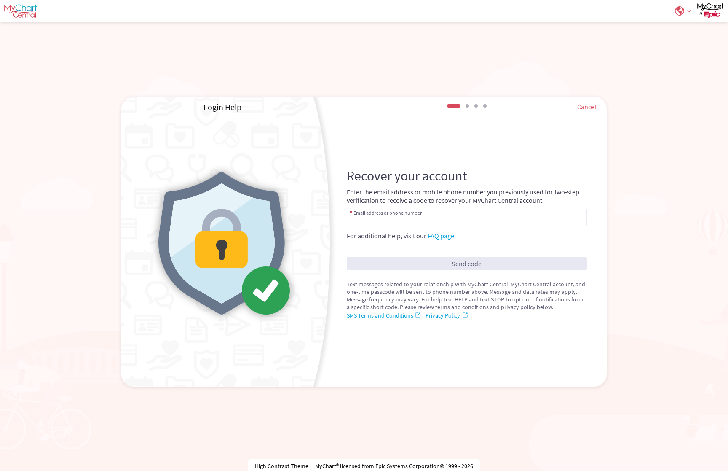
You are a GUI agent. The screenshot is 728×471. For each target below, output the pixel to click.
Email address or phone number (387, 213)
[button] (682, 11)
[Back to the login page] (29, 11)
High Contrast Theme (281, 466)
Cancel (586, 106)
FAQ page (441, 235)
